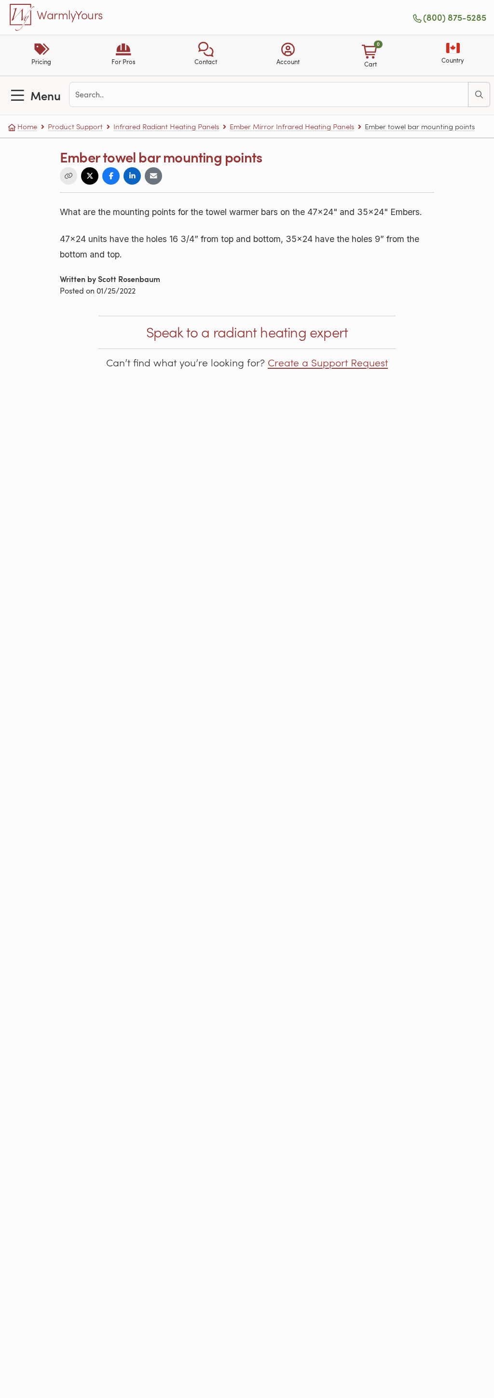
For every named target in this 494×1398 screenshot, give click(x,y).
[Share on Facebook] (111, 176)
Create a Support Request (328, 362)
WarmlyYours (70, 15)
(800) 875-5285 (454, 17)
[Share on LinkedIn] (132, 176)
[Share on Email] (153, 176)
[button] (206, 55)
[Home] (22, 17)
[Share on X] (89, 176)
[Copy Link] (68, 176)
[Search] (479, 94)
